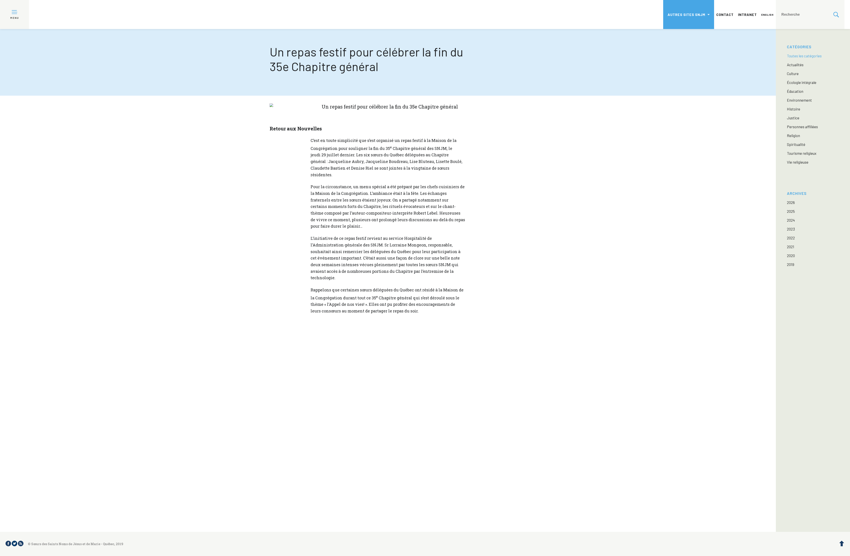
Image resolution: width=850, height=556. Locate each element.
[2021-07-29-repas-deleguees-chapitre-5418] (299, 477)
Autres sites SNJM (686, 14)
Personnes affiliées (802, 126)
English (767, 14)
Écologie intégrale (801, 82)
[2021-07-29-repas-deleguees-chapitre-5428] (476, 477)
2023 (791, 229)
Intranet (747, 14)
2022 (791, 238)
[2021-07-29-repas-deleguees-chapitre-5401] (299, 358)
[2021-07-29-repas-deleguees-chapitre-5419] (358, 477)
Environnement (799, 100)
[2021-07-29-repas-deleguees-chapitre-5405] (299, 417)
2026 (791, 202)
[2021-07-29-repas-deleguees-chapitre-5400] (417, 477)
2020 (791, 255)
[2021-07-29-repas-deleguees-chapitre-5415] (358, 417)
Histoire (793, 109)
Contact (725, 14)
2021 (790, 246)
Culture (793, 73)
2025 (791, 211)
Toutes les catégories (804, 56)
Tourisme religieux (801, 153)
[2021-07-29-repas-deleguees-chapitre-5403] (358, 358)
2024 (791, 220)
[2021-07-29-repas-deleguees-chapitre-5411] (417, 417)
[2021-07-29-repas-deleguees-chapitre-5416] (476, 417)
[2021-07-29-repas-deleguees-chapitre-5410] (476, 358)
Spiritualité (796, 144)
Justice (793, 118)
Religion (793, 135)
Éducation (795, 91)
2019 (790, 264)
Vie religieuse (797, 162)
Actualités (795, 64)
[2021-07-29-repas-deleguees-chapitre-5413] (417, 358)
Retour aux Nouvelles (296, 128)
